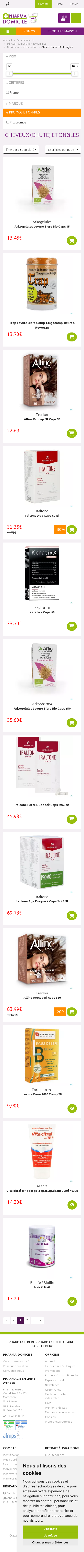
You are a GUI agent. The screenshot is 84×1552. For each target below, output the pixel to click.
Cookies (50, 1418)
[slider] (9, 73)
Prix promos (17, 122)
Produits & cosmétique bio (62, 1376)
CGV (48, 1404)
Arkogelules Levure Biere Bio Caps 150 (42, 709)
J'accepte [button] (50, 1528)
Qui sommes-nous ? (16, 1362)
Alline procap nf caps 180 (42, 998)
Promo (14, 92)
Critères (16, 83)
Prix (12, 56)
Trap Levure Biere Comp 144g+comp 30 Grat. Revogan (42, 325)
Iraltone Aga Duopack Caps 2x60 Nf (42, 901)
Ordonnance (53, 1390)
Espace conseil (55, 1381)
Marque (16, 104)
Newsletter (52, 1386)
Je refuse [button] (50, 1535)
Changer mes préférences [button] (50, 1542)
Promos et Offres (24, 113)
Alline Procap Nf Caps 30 (42, 419)
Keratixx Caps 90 (42, 612)
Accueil (7, 41)
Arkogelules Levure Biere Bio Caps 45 (42, 227)
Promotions (52, 1371)
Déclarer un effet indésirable (55, 1397)
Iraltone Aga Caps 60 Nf (42, 516)
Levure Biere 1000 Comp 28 (42, 1094)
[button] (21, 150)
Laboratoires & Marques (60, 1367)
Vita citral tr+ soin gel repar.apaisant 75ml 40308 (42, 1191)
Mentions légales (56, 1408)
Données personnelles (60, 1413)
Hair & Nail (42, 1288)
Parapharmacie (25, 41)
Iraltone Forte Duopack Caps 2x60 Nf (42, 805)
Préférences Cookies (58, 1422)
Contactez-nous (13, 1371)
